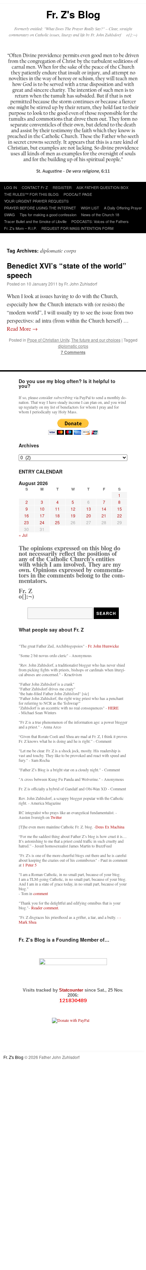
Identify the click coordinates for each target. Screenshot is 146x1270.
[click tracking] (73, 1000)
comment (40, 893)
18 (57, 515)
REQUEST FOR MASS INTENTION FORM (77, 228)
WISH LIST (90, 207)
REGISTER (62, 187)
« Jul (23, 535)
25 (57, 522)
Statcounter (72, 990)
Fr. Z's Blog (73, 14)
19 (73, 515)
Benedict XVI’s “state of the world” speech (66, 270)
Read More (22, 328)
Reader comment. (45, 907)
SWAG (9, 214)
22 (119, 515)
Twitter (56, 817)
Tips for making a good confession (48, 214)
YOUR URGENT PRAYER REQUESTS (36, 201)
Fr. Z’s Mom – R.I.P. (20, 228)
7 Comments (73, 352)
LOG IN (10, 187)
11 (57, 509)
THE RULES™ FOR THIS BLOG (31, 194)
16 (26, 515)
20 (88, 515)
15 (119, 509)
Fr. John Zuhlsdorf (80, 284)
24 (42, 522)
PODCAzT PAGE (77, 194)
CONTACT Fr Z (35, 187)
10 (42, 509)
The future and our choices (96, 340)
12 (73, 509)
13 (88, 509)
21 (104, 515)
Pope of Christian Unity (48, 340)
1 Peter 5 (29, 865)
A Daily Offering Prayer (123, 207)
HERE (113, 707)
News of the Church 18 (100, 214)
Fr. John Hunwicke (103, 646)
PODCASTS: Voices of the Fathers (100, 221)
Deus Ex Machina (109, 826)
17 (42, 515)
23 (26, 522)
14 (104, 509)
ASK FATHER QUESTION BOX (102, 187)
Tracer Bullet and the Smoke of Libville (35, 221)
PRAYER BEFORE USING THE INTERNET (40, 207)
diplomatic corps (73, 346)
